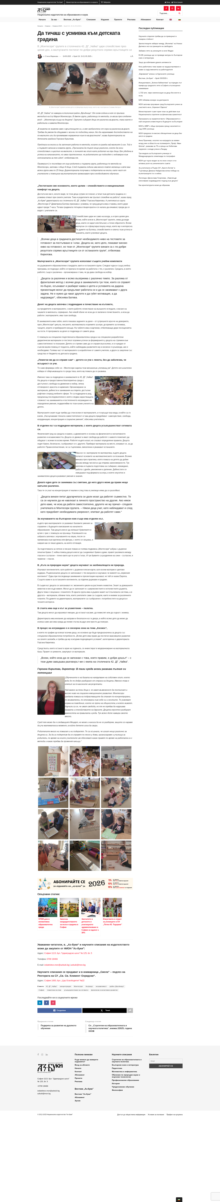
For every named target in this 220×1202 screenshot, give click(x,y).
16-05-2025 (67, 56)
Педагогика (117, 1068)
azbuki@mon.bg (78, 965)
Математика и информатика (124, 1072)
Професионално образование (125, 1080)
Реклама (131, 19)
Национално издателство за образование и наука (62, 14)
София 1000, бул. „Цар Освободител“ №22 (64, 980)
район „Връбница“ (117, 986)
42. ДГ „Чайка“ (51, 986)
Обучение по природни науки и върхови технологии (126, 1076)
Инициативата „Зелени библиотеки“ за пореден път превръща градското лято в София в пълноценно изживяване (160, 85)
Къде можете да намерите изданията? (86, 1061)
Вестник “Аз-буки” (83, 1094)
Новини (47, 26)
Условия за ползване (156, 1115)
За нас (54, 19)
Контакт (160, 19)
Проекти (118, 19)
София (41, 990)
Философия (117, 1090)
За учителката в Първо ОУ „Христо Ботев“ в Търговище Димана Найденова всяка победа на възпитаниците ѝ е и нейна (159, 171)
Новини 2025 (57, 26)
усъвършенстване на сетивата (76, 990)
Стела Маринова (51, 56)
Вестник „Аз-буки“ (72, 19)
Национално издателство (50, 2)
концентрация (65, 986)
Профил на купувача (175, 1115)
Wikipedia (106, 2)
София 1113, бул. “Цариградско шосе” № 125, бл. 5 (68, 953)
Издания (105, 19)
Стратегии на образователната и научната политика (127, 1061)
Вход (168, 2)
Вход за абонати (82, 1065)
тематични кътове (54, 990)
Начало (42, 19)
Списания (91, 19)
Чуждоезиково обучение (123, 1087)
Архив (77, 1101)
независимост (101, 986)
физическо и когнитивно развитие (104, 990)
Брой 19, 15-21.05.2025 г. (73, 26)
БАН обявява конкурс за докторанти (154, 100)
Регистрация (178, 2)
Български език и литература (125, 1065)
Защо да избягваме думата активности (155, 62)
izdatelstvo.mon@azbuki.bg (56, 965)
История (116, 1083)
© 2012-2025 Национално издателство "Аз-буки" (55, 1114)
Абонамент (146, 19)
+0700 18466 (42, 1086)
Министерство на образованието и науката (82, 2)
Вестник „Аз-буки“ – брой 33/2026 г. (153, 78)
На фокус (89, 986)
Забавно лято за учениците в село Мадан (156, 51)
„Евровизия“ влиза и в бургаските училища (156, 74)
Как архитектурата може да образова (154, 185)
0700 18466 (52, 959)
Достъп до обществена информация (131, 1115)
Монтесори (78, 986)
